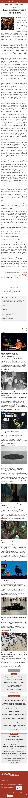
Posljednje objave (14, 696)
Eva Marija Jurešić (5, 560)
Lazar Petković (5, 483)
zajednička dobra (13, 293)
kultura (21, 290)
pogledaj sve (14, 692)
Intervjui (21, 4)
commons (8, 290)
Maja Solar (3, 520)
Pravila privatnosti (5, 780)
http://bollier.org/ (22, 271)
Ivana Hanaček (4, 632)
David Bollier (14, 7)
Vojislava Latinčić (5, 332)
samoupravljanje (5, 293)
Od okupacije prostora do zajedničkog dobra (13, 290)
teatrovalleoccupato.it (6, 279)
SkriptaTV (16, 4)
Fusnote (14, 674)
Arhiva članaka (14, 670)
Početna (6, 4)
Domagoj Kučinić (5, 596)
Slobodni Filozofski (14, 2)
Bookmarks (14, 733)
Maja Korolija (4, 371)
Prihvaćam (10, 795)
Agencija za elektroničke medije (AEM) (8, 787)
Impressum (4, 778)
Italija (18, 290)
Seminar (3, 411)
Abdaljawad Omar (5, 445)
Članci (11, 4)
